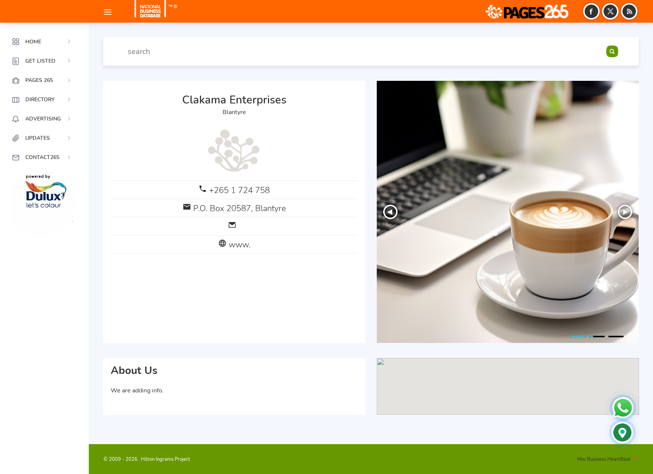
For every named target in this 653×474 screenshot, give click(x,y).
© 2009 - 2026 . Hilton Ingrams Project (147, 459)
